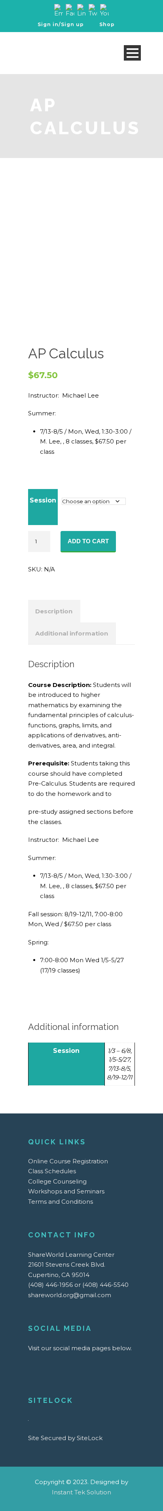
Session (43, 500)
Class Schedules (52, 1171)
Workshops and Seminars (66, 1191)
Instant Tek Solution (81, 1492)
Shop (106, 24)
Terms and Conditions (60, 1201)
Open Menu (132, 53)
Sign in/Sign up (61, 24)
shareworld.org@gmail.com (69, 1295)
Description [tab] (53, 611)
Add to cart (88, 541)
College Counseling (57, 1181)
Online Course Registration (68, 1161)
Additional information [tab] (71, 633)
